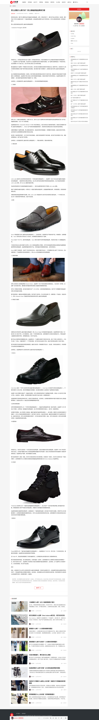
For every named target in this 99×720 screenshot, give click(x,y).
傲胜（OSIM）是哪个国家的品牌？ (78, 89)
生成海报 (47, 718)
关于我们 (18, 713)
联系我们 (24, 713)
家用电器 (30, 2)
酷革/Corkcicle (74, 40)
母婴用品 (41, 2)
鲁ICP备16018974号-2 (36, 715)
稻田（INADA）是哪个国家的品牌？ (78, 63)
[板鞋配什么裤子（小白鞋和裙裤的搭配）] (19, 633)
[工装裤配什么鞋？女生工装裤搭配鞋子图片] (19, 606)
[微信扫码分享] (50, 718)
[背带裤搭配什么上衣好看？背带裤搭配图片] (19, 698)
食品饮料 (64, 2)
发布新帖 (79, 9)
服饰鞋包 (31, 13)
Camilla (72, 33)
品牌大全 (69, 2)
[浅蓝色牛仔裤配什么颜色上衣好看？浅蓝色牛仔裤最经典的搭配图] (19, 685)
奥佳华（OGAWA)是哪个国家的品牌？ (79, 73)
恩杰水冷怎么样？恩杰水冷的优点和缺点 (79, 121)
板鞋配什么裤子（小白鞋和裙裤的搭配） (41, 628)
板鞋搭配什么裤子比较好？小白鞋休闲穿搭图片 (43, 642)
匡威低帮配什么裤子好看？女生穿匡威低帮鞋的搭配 (44, 668)
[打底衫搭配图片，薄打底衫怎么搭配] (19, 659)
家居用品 (47, 2)
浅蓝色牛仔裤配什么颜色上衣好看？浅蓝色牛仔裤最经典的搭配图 (47, 682)
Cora (72, 43)
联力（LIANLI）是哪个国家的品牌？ (78, 95)
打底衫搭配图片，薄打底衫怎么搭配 (40, 655)
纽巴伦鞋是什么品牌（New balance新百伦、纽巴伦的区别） (47, 615)
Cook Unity (73, 36)
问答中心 (76, 2)
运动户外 (35, 2)
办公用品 (58, 2)
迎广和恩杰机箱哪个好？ (76, 97)
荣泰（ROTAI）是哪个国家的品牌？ (78, 79)
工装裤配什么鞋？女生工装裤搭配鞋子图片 (42, 602)
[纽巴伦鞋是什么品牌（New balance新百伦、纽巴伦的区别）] (19, 619)
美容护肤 (52, 2)
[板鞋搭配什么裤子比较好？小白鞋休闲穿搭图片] (19, 646)
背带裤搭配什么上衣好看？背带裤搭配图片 (42, 694)
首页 (10, 6)
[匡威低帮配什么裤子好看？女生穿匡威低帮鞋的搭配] (19, 672)
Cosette (72, 38)
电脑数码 (24, 2)
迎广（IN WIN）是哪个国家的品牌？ (78, 103)
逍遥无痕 (13, 13)
